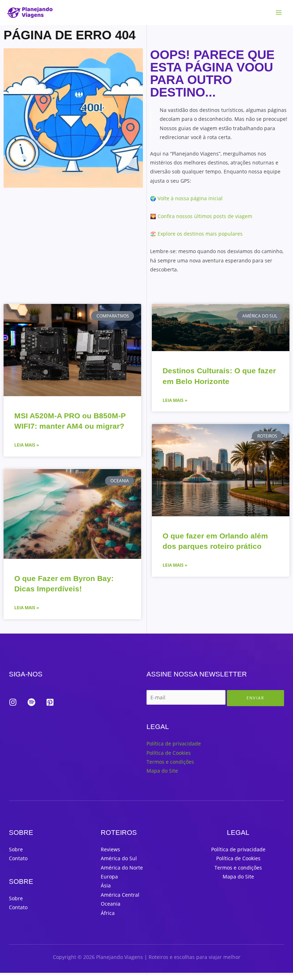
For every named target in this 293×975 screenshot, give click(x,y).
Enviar (255, 697)
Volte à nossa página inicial (190, 198)
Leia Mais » (26, 445)
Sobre (16, 849)
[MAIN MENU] (279, 12)
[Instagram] (13, 702)
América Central (120, 894)
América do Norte (122, 867)
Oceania (110, 903)
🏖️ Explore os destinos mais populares (196, 233)
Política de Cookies (168, 752)
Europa (109, 876)
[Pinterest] (50, 702)
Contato (18, 858)
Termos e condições (170, 761)
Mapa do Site (162, 770)
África (108, 913)
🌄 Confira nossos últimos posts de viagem (201, 216)
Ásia (106, 885)
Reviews (110, 849)
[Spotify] (31, 702)
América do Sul (119, 858)
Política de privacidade (173, 743)
